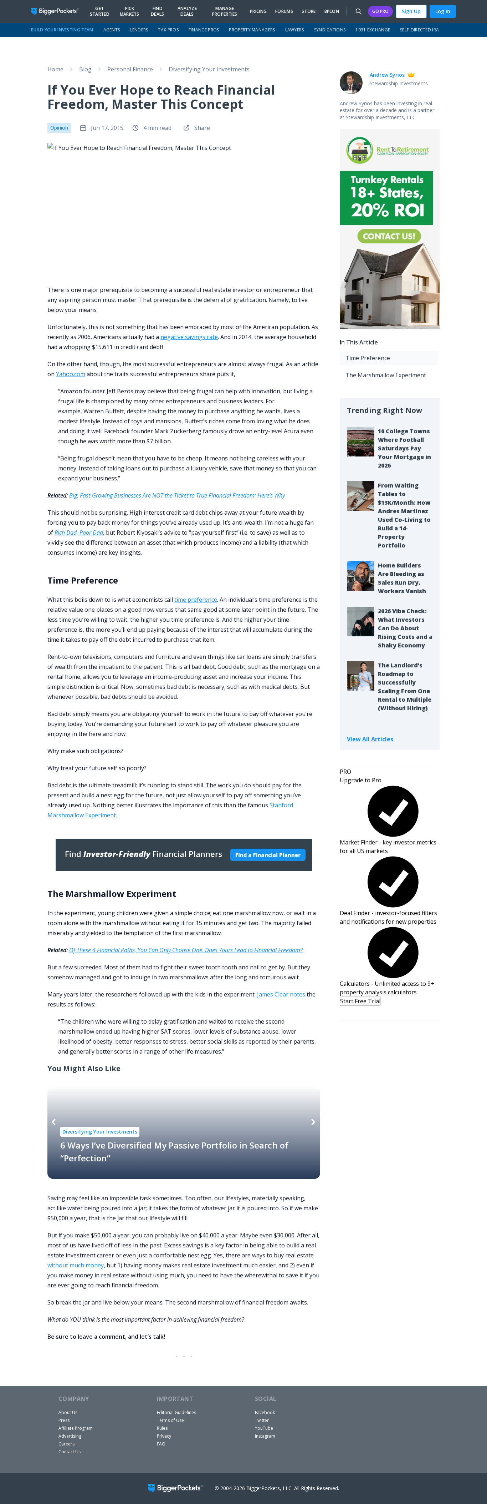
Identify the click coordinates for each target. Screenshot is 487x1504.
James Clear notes (281, 994)
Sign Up (411, 11)
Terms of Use (170, 1420)
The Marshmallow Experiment (385, 375)
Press (64, 1420)
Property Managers (252, 30)
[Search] (358, 11)
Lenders (139, 30)
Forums (284, 11)
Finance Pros (204, 30)
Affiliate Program (75, 1428)
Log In (442, 11)
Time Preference (367, 358)
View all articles (370, 739)
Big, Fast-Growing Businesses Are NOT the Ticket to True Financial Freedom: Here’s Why (177, 495)
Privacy (164, 1436)
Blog (85, 69)
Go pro (380, 11)
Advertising (69, 1436)
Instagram (265, 1436)
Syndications (330, 30)
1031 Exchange (372, 30)
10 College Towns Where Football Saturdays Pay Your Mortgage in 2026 (404, 448)
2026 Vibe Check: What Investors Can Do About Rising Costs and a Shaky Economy (405, 628)
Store (309, 11)
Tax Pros (168, 30)
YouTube (264, 1428)
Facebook (265, 1412)
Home (55, 69)
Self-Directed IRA (419, 30)
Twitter (262, 1420)
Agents (111, 30)
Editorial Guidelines (176, 1412)
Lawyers (294, 30)
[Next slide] (313, 1122)
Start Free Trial (360, 1001)
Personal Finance (130, 69)
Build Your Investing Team (62, 30)
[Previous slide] (54, 1122)
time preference (195, 600)
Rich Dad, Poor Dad (79, 532)
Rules (162, 1428)
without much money (75, 1265)
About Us (67, 1412)
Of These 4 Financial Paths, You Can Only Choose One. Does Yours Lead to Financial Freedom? (186, 950)
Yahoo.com (70, 374)
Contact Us (69, 1452)
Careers (66, 1444)
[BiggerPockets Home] (58, 11)
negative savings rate (189, 337)
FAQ (161, 1444)
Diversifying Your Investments (209, 69)
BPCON (331, 11)
